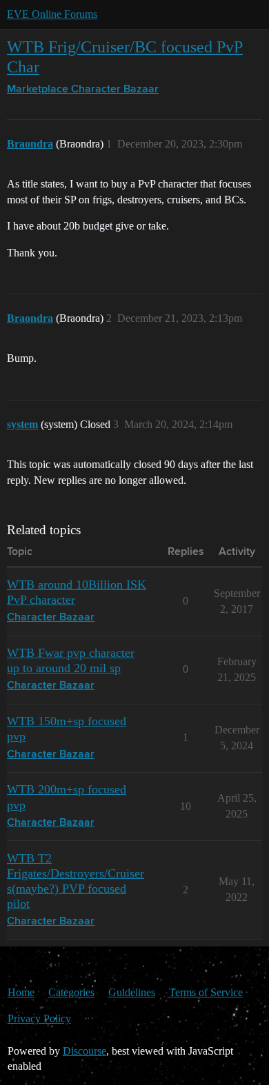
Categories (71, 992)
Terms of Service (206, 992)
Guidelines (131, 992)
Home (21, 992)
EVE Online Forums (52, 14)
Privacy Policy (39, 1018)
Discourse (84, 1051)
